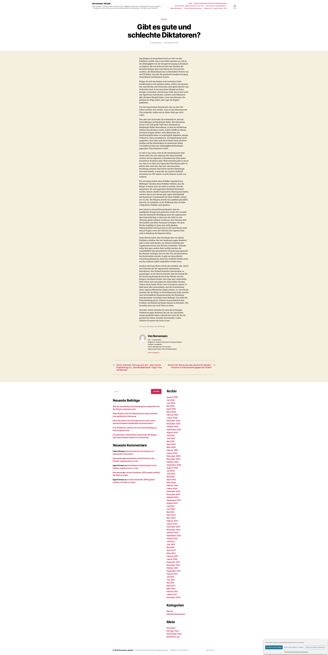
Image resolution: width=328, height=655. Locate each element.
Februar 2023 (172, 521)
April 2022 (171, 550)
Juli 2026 (171, 400)
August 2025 (172, 432)
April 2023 (171, 515)
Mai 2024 (171, 477)
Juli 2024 (171, 471)
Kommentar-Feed (174, 634)
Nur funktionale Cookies (294, 647)
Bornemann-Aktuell (101, 4)
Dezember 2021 (173, 562)
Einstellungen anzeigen (315, 647)
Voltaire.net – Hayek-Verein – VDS (215, 8)
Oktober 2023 (172, 497)
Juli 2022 (171, 541)
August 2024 (172, 468)
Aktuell (164, 19)
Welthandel (161, 326)
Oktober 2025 (172, 427)
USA (155, 326)
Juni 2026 (171, 403)
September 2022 (174, 536)
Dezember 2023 (173, 491)
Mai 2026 (171, 406)
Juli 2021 (170, 577)
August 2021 (172, 574)
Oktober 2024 (173, 462)
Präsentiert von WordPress (179, 650)
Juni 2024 (171, 474)
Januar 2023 (172, 524)
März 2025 (171, 447)
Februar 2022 (172, 556)
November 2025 (173, 424)
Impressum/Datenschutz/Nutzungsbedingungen (296, 652)
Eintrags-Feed (173, 631)
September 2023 (174, 500)
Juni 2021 (171, 580)
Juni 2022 (171, 544)
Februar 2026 (172, 415)
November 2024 (173, 459)
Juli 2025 (171, 435)
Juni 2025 (171, 438)
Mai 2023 (171, 512)
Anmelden (171, 628)
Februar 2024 (172, 485)
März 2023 (171, 518)
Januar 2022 (172, 559)
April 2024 (171, 480)
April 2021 (171, 586)
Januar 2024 (172, 488)
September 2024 (174, 465)
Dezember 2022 (173, 527)
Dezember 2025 (173, 421)
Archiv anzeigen (154, 352)
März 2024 (171, 483)
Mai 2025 (171, 441)
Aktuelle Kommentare (176, 614)
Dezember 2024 (173, 456)
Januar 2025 (172, 453)
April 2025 (171, 444)
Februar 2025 (172, 450)
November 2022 (173, 530)
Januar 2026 (172, 418)
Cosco (144, 326)
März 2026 (171, 412)
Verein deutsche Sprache (193, 8)
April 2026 (171, 409)
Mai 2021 (170, 583)
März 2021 (171, 589)
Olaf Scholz (150, 326)
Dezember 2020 (173, 597)
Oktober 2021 (172, 568)
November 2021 (173, 565)
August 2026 (172, 397)
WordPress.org (173, 637)
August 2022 (172, 538)
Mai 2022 (171, 547)
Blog (190, 3)
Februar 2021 (172, 591)
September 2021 (174, 571)
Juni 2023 (171, 509)
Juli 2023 (171, 506)
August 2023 (172, 503)
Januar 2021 (172, 594)
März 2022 (171, 553)
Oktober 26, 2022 (172, 43)
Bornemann (158, 43)
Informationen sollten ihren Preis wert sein (189, 6)
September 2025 (174, 430)
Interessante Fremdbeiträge (215, 6)
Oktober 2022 (172, 533)
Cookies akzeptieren (274, 647)
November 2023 (173, 494)
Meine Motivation (176, 8)
